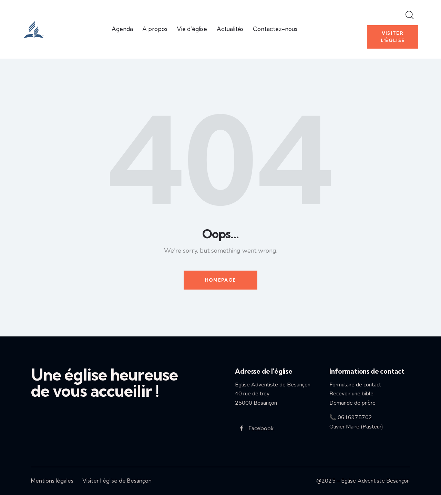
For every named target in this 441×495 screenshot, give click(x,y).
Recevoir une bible (354, 393)
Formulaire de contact (355, 384)
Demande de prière (352, 403)
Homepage (220, 280)
